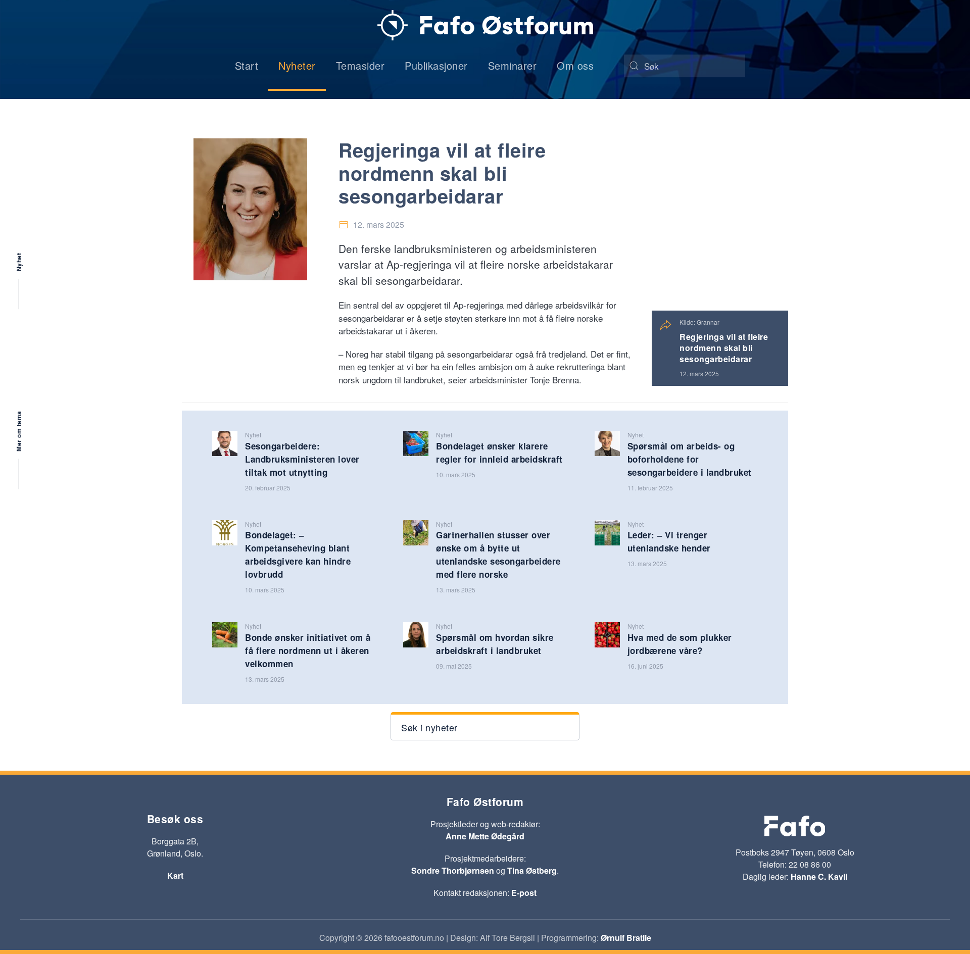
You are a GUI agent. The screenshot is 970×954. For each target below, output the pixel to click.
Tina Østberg (532, 870)
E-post (524, 892)
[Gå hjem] (485, 25)
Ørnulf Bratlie (626, 937)
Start (247, 65)
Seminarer (512, 65)
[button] (485, 726)
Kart (175, 875)
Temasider (360, 65)
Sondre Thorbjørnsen (452, 870)
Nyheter (297, 65)
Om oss (575, 65)
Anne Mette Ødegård (485, 836)
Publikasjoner (436, 65)
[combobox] (684, 66)
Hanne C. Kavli (819, 876)
